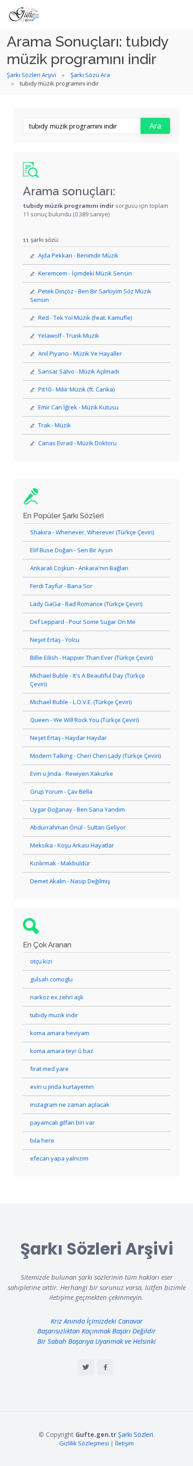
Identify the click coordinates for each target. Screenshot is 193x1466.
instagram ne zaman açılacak (70, 1105)
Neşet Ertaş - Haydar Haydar (68, 738)
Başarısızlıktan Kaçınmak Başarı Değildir (96, 1330)
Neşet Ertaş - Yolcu (54, 640)
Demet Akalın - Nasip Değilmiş (70, 881)
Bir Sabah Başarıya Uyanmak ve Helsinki (96, 1341)
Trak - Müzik (54, 425)
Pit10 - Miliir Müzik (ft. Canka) (76, 389)
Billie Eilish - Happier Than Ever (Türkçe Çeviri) (91, 657)
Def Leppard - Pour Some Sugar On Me (83, 622)
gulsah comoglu (51, 979)
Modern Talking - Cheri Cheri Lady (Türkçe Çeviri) (95, 756)
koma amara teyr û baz (61, 1051)
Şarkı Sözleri (135, 1434)
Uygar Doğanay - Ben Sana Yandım (77, 809)
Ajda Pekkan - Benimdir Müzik (78, 255)
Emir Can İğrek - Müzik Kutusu (78, 407)
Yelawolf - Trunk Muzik (68, 335)
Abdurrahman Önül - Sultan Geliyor (78, 827)
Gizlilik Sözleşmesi (84, 1443)
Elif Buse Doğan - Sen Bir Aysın (71, 550)
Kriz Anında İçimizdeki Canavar (97, 1320)
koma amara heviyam (59, 1033)
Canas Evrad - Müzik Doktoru (77, 443)
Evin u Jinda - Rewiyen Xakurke (71, 774)
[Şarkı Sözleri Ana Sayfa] (25, 14)
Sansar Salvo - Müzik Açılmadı (78, 371)
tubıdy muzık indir (54, 1015)
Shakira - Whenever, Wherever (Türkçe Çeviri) (92, 532)
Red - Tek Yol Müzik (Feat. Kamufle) (85, 318)
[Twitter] (86, 1367)
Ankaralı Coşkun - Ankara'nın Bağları (79, 568)
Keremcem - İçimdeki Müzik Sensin (85, 273)
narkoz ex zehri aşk (56, 997)
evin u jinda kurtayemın (62, 1087)
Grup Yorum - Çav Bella (61, 791)
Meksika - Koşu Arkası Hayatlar (72, 845)
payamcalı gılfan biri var (62, 1122)
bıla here (42, 1140)
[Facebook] (105, 1367)
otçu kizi (41, 961)
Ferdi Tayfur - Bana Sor (61, 586)
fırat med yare (49, 1069)
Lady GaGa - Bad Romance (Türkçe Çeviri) (86, 604)
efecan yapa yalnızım (59, 1158)
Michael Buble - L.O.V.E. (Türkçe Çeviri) (81, 702)
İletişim (124, 1443)
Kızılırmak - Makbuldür (60, 863)
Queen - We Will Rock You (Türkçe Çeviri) (84, 720)
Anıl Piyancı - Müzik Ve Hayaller (80, 353)
